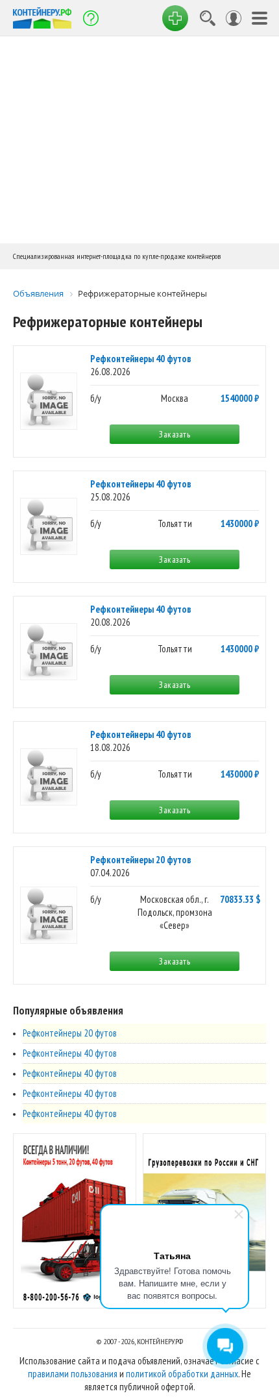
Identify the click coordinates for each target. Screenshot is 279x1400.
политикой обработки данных (182, 1374)
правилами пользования (72, 1374)
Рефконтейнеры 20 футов (140, 860)
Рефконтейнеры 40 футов (140, 358)
